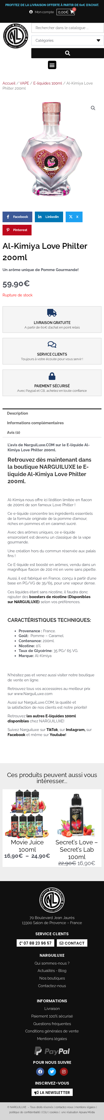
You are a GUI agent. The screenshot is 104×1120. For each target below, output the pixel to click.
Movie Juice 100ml (27, 846)
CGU (45, 1112)
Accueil (9, 83)
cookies (54, 1112)
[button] (52, 65)
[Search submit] (67, 53)
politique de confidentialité (24, 1112)
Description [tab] (17, 413)
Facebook (16, 734)
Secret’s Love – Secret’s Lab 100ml (77, 850)
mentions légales (85, 1107)
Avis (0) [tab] (13, 432)
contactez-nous (64, 1107)
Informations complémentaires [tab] (35, 423)
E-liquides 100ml (47, 83)
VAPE (24, 83)
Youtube (57, 734)
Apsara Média (87, 1112)
